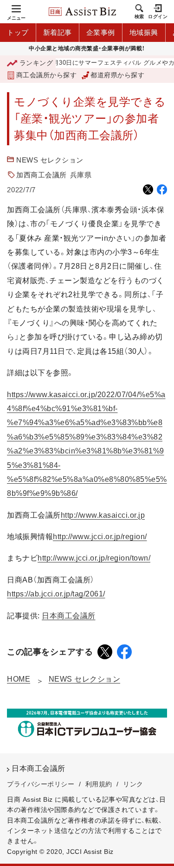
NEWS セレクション (50, 160)
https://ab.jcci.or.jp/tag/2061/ (56, 594)
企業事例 (100, 32)
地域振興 (143, 32)
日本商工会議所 (69, 616)
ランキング (36, 63)
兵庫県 (81, 175)
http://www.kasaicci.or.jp (103, 515)
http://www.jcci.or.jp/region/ (100, 537)
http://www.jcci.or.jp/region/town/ (94, 558)
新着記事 (57, 32)
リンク (133, 784)
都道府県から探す (117, 75)
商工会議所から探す (46, 75)
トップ (18, 32)
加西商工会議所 (41, 175)
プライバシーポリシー (40, 784)
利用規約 (98, 784)
